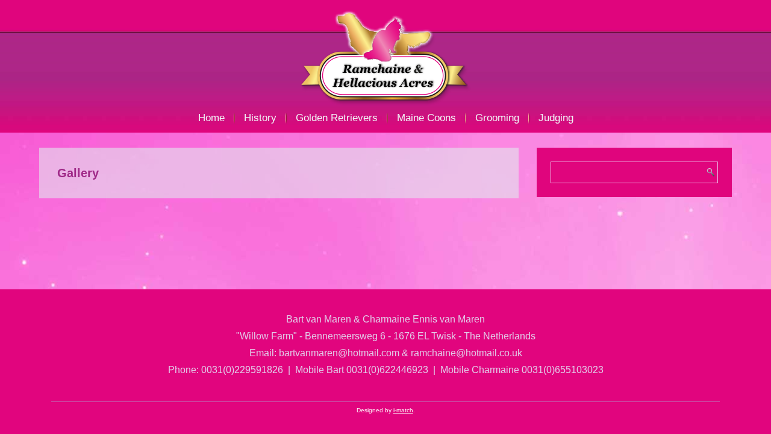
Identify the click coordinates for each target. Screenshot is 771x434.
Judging (555, 118)
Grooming (497, 118)
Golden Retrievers (337, 118)
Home (211, 118)
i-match (403, 410)
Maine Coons (426, 118)
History (260, 118)
